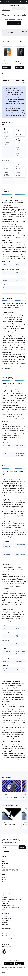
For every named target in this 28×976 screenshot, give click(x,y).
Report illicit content (7, 946)
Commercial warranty (7, 893)
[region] (14, 790)
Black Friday (5, 924)
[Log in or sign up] (21, 5)
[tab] (8, 74)
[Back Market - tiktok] (7, 870)
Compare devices (6, 918)
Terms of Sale (5, 933)
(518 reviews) (6, 82)
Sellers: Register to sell (7, 901)
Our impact (5, 863)
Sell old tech (5, 897)
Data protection (6, 940)
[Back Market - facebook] (13, 870)
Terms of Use (5, 931)
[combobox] (7, 41)
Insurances (5, 895)
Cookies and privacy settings (9, 938)
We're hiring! (5, 865)
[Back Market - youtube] (10, 870)
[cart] (24, 5)
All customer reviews (7, 920)
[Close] (26, 2)
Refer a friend (5, 891)
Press (3, 861)
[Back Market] (14, 5)
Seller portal (5, 903)
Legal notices (5, 944)
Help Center (5, 879)
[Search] (13, 9)
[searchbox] (20, 8)
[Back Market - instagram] (3, 870)
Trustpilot (4, 867)
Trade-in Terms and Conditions (9, 936)
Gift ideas (4, 922)
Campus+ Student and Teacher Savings (11, 899)
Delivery (4, 881)
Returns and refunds (7, 884)
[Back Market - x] (17, 870)
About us (4, 859)
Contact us (5, 877)
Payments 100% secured (8, 905)
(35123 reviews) (20, 82)
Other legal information (7, 942)
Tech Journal (5, 916)
